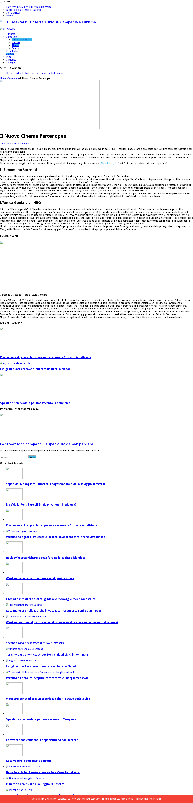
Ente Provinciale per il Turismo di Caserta (28, 7)
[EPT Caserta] (7, 28)
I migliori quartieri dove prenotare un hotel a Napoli (35, 369)
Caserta (16, 42)
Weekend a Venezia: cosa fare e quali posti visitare (40, 578)
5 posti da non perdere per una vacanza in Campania (35, 403)
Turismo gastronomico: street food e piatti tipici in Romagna (47, 654)
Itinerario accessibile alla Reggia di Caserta (35, 784)
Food (8, 56)
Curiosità (11, 59)
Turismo (10, 34)
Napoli (15, 45)
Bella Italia (12, 51)
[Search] (1, 2)
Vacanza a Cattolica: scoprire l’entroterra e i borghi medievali (47, 678)
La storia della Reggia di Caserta (23, 9)
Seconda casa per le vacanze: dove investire (35, 643)
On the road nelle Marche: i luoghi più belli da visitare (35, 73)
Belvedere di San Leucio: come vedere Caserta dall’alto (43, 772)
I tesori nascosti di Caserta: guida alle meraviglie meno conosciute (50, 599)
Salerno (16, 48)
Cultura (10, 54)
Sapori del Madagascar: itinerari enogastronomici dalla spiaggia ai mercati (56, 484)
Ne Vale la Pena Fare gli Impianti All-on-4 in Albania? (41, 504)
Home (3, 78)
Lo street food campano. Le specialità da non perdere (46, 444)
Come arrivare (14, 12)
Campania (11, 36)
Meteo (9, 15)
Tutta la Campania (22, 39)
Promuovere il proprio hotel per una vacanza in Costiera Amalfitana (45, 357)
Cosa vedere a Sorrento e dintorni (29, 760)
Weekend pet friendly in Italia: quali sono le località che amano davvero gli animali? (62, 622)
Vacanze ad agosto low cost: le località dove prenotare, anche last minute (55, 537)
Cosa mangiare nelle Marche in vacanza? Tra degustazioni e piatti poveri (55, 610)
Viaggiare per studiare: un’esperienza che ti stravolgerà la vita (48, 698)
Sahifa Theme (38, 799)
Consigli (10, 62)
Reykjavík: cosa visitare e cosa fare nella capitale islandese (45, 557)
